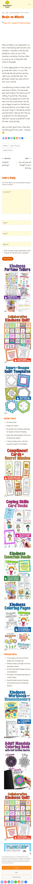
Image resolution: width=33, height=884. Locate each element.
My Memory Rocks (12, 422)
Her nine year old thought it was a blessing (25, 163)
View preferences (16, 877)
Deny (16, 872)
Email (5, 233)
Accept (16, 868)
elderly (5, 146)
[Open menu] (29, 4)
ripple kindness (7, 150)
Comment (7, 192)
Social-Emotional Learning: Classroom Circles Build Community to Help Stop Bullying (18, 683)
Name (5, 222)
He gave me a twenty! (12, 426)
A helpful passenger (6, 161)
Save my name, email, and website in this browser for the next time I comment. (17, 251)
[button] (30, 853)
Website (6, 244)
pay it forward (15, 146)
